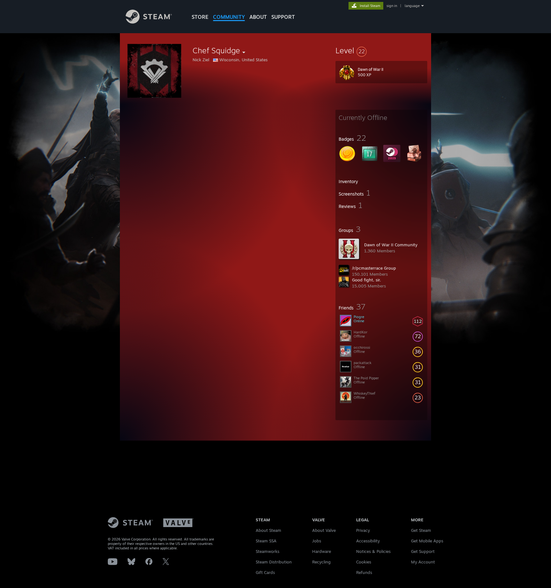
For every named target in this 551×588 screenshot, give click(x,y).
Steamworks (267, 551)
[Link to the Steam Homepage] (149, 22)
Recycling (321, 561)
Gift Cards (265, 572)
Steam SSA (266, 540)
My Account (423, 561)
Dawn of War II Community (390, 244)
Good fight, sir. (366, 279)
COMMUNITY (229, 17)
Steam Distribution (274, 561)
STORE (200, 17)
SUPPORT (283, 17)
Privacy (363, 530)
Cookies (363, 561)
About (258, 17)
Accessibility (368, 540)
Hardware (321, 551)
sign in (391, 6)
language (412, 6)
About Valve (324, 530)
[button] (381, 50)
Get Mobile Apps (427, 540)
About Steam (268, 530)
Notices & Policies (373, 551)
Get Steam (421, 530)
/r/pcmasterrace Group (374, 268)
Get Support (423, 551)
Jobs (316, 540)
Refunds (364, 572)
